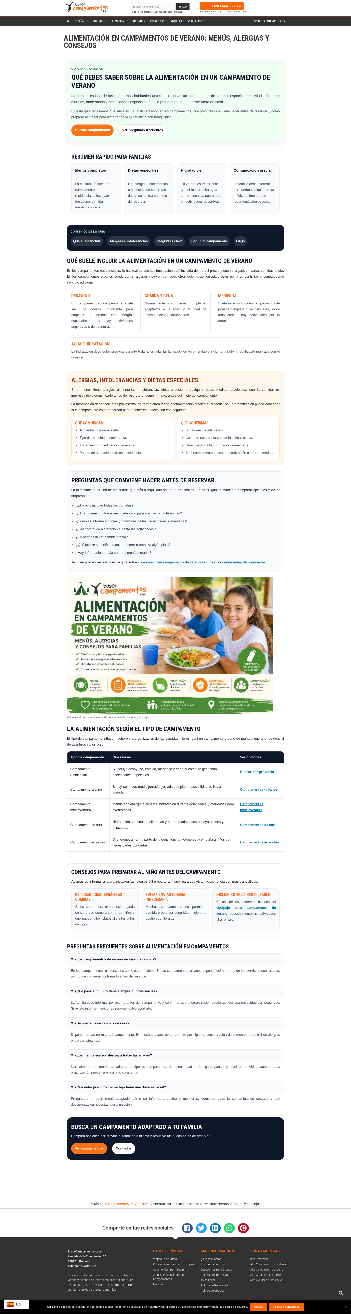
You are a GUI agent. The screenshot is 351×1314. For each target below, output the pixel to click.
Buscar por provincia (257, 772)
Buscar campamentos (92, 130)
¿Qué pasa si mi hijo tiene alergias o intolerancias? (116, 991)
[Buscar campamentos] (340, 1293)
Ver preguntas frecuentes (142, 130)
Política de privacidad (286, 1307)
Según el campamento (209, 241)
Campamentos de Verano (125, 1203)
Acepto (258, 1307)
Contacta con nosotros (268, 21)
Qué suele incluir (87, 241)
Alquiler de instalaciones (187, 21)
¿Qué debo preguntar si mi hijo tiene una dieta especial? (120, 1087)
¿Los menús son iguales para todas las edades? (113, 1055)
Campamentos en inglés (259, 842)
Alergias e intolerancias (128, 241)
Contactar (124, 1148)
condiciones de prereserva (243, 562)
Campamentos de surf (258, 825)
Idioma (97, 21)
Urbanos (139, 21)
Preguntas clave (169, 241)
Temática (118, 21)
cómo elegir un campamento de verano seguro (175, 562)
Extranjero (158, 21)
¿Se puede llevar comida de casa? (102, 1023)
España (79, 21)
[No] (346, 1307)
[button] (187, 1228)
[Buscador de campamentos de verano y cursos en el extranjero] (87, 11)
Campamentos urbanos (258, 789)
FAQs (240, 241)
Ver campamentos (89, 1148)
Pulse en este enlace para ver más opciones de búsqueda (157, 11)
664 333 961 (232, 6)
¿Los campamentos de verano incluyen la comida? (115, 959)
